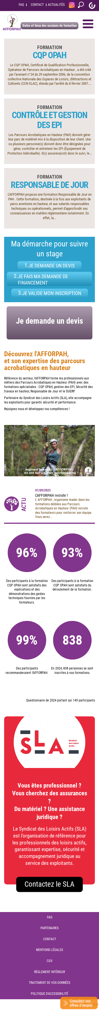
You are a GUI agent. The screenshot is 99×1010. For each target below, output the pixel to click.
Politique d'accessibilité (49, 994)
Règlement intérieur (49, 972)
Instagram (72, 5)
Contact (37, 5)
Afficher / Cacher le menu (88, 23)
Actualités (56, 5)
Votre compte (92, 5)
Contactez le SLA (49, 884)
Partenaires (49, 928)
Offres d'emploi (79, 1003)
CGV (50, 961)
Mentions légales (49, 950)
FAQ (21, 5)
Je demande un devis (49, 321)
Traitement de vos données (49, 983)
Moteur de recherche (81, 5)
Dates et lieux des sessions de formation (50, 26)
